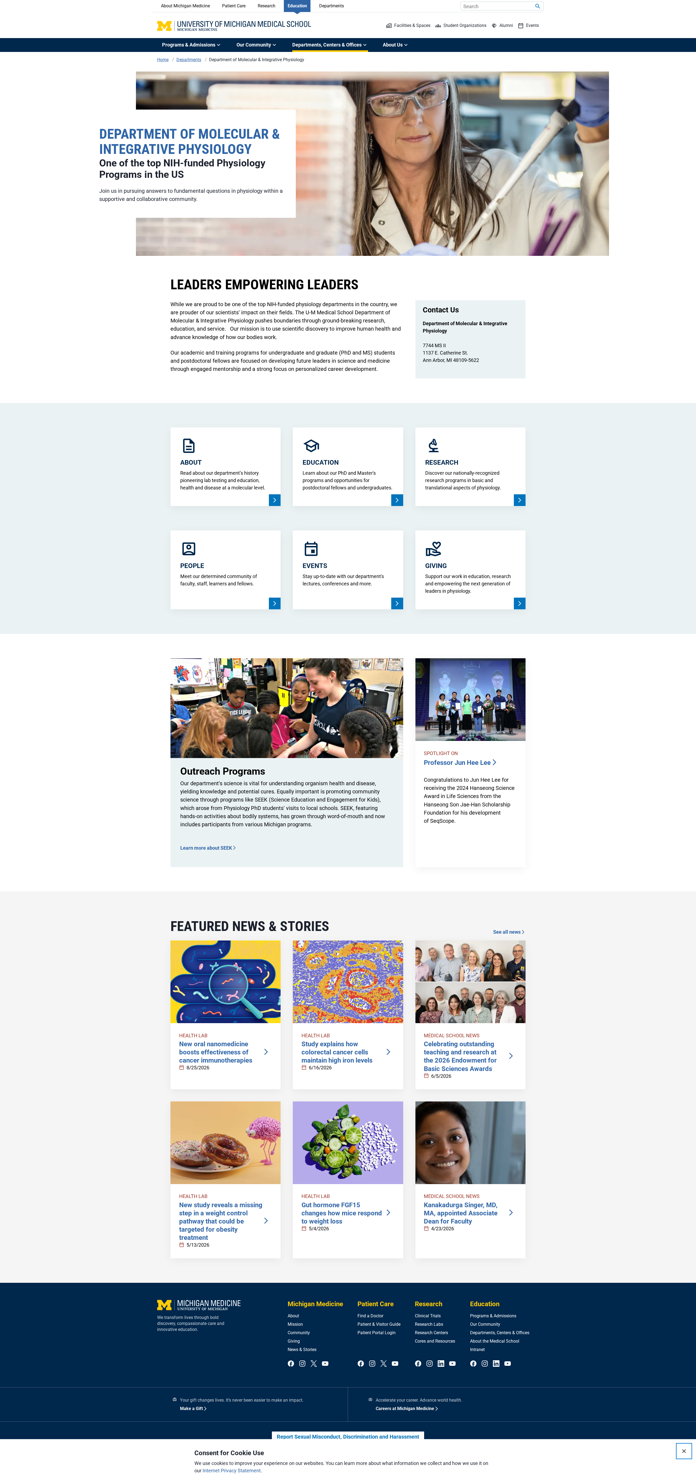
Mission (295, 1324)
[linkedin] (441, 1364)
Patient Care (234, 5)
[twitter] (313, 1364)
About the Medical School (494, 1341)
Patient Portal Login (377, 1332)
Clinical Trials (428, 1315)
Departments (331, 5)
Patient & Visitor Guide (379, 1324)
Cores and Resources (435, 1341)
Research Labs (429, 1324)
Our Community (485, 1324)
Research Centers (431, 1332)
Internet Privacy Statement (232, 1470)
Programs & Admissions (493, 1315)
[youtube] (325, 1364)
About (293, 1315)
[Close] (684, 1451)
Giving (294, 1341)
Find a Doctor (370, 1315)
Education (297, 5)
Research (266, 5)
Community (299, 1332)
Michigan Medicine (315, 1304)
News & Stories (302, 1349)
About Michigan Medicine (185, 5)
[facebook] (291, 1364)
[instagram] (302, 1364)
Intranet (477, 1349)
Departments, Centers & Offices (499, 1332)
